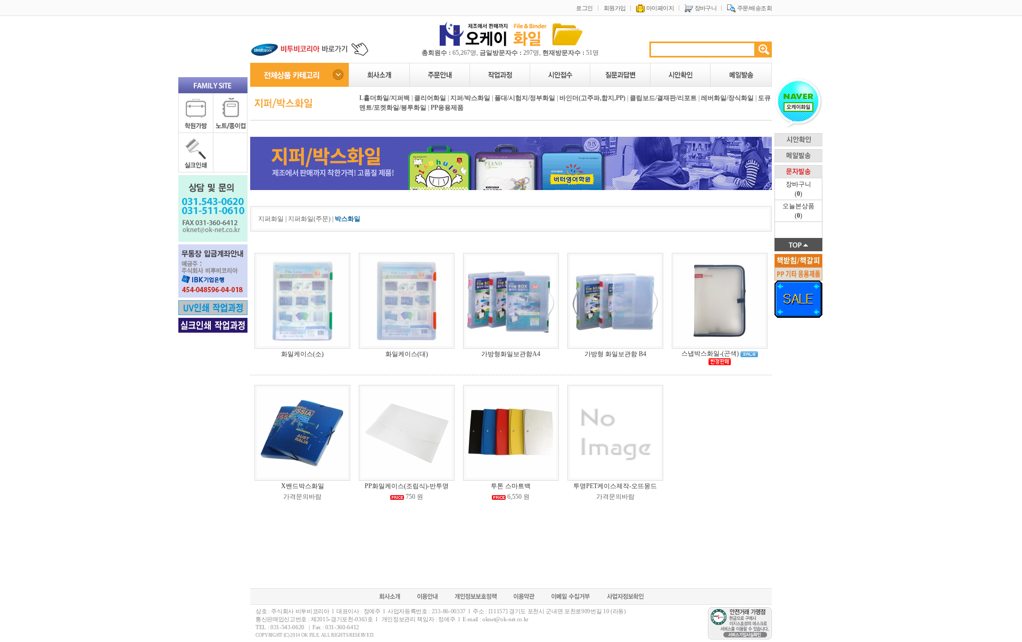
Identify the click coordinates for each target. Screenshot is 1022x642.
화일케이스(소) (302, 354)
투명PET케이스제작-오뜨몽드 (615, 486)
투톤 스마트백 (511, 486)
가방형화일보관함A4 (510, 354)
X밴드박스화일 (302, 486)
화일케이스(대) (406, 354)
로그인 (584, 8)
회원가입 (615, 8)
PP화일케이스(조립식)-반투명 (407, 486)
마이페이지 (659, 8)
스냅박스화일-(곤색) (710, 353)
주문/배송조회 (754, 8)
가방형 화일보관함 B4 (615, 354)
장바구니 (704, 8)
